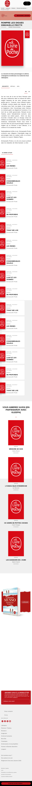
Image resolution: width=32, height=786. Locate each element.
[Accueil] (7, 3)
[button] (22, 15)
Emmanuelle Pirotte (11, 25)
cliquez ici (15, 697)
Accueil (2, 8)
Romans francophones (21, 8)
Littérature (8, 8)
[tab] (5, 86)
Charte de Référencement (6, 776)
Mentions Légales (5, 768)
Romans (13, 8)
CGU (2, 770)
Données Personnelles (6, 774)
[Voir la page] (16, 602)
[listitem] (2, 721)
